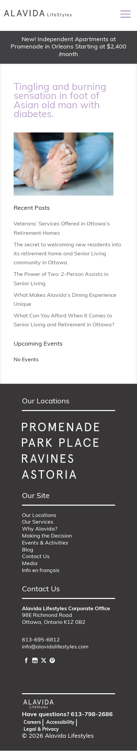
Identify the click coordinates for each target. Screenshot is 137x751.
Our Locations (39, 515)
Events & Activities (45, 543)
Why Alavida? (39, 529)
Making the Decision (47, 536)
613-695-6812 (41, 640)
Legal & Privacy (41, 729)
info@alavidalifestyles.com (55, 647)
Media (30, 563)
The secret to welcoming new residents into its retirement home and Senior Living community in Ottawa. (67, 254)
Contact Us (36, 556)
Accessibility (60, 722)
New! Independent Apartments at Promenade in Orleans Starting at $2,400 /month (68, 47)
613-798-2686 (92, 715)
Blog (27, 550)
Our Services (37, 522)
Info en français (41, 570)
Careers (32, 722)
